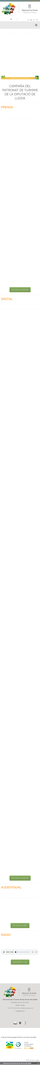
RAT (27, 1060)
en (37, 20)
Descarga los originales (20, 290)
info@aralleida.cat (26, 1008)
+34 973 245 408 (13, 1008)
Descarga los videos (20, 926)
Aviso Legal (34, 1060)
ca (28, 20)
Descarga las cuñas (20, 962)
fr (34, 20)
